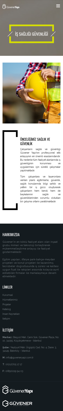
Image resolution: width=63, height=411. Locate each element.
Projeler (7, 304)
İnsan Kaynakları (11, 314)
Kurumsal (8, 295)
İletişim (6, 318)
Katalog (7, 309)
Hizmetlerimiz (10, 299)
